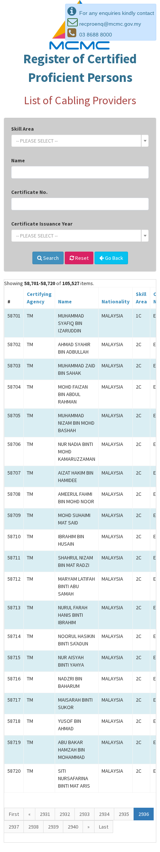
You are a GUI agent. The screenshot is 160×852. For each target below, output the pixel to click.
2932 (65, 814)
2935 (124, 814)
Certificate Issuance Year (42, 223)
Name (18, 160)
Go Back (113, 258)
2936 (143, 814)
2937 (14, 826)
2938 (33, 826)
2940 (73, 826)
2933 (84, 814)
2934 (104, 814)
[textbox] (78, 140)
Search (50, 258)
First (14, 814)
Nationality (115, 301)
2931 (45, 814)
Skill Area (22, 128)
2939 (53, 826)
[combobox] (80, 140)
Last (103, 826)
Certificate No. (29, 192)
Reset (81, 258)
